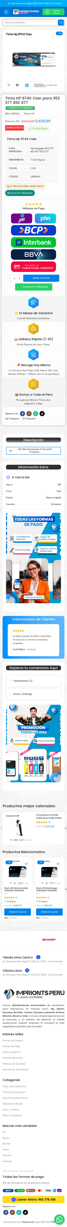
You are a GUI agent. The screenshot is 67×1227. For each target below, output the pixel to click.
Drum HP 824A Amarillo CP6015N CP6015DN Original (16, 890)
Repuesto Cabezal (13, 1103)
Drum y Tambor (11, 1109)
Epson (6, 1138)
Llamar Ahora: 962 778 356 (36, 1199)
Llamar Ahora (56, 11)
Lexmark (7, 1161)
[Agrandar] (8, 85)
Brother (7, 1143)
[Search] (61, 22)
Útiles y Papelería (12, 1115)
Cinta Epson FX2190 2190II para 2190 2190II (48, 816)
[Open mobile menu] (6, 11)
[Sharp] (49, 939)
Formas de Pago (11, 1046)
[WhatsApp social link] (35, 413)
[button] (33, 287)
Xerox (6, 1149)
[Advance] (18, 939)
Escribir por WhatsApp (21, 193)
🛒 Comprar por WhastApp (33, 286)
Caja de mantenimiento (15, 1098)
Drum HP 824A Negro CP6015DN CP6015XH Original (47, 890)
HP (32, 113)
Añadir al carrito (41, 278)
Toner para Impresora (14, 1086)
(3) (49, 822)
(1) (16, 898)
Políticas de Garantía (14, 1063)
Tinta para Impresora (14, 1092)
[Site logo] (26, 11)
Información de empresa (16, 1069)
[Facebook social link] (22, 413)
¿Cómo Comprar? (12, 1052)
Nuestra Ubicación (13, 1057)
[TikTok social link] (42, 413)
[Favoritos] (26, 864)
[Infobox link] (21, 957)
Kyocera (7, 1155)
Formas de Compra (13, 1040)
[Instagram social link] (29, 413)
